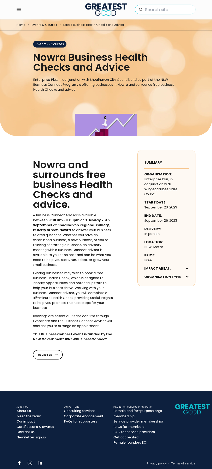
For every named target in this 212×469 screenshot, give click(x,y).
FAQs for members (129, 426)
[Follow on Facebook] (19, 463)
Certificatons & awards (35, 426)
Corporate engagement (84, 416)
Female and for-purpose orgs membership (137, 413)
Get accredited (126, 437)
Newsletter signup (31, 437)
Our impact (26, 421)
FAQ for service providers (134, 432)
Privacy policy (157, 463)
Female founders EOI (130, 442)
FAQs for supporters (80, 421)
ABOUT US (22, 407)
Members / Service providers (132, 407)
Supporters (72, 407)
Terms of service (183, 463)
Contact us (26, 432)
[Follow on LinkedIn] (40, 463)
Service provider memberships (138, 421)
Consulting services (79, 410)
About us (24, 410)
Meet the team (29, 416)
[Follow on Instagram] (30, 463)
